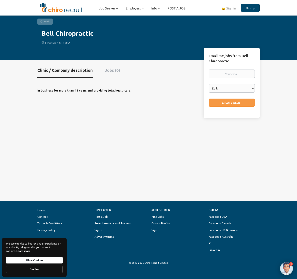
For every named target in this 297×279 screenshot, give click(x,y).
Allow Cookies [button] (34, 260)
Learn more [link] (23, 251)
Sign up (250, 8)
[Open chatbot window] (286, 268)
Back (47, 21)
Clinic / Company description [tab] (65, 70)
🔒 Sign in (228, 8)
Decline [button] (34, 269)
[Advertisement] (148, 166)
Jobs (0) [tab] (112, 70)
